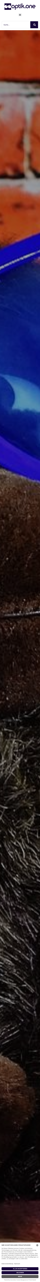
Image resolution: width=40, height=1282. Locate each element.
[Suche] (34, 24)
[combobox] (16, 24)
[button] (20, 14)
